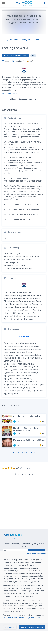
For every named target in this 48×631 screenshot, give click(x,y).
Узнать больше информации (25, 99)
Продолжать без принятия (36, 553)
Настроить (9, 627)
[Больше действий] (38, 40)
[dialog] (24, 591)
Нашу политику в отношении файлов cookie (21, 618)
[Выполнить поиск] (44, 3)
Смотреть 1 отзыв (25, 474)
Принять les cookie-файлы (32, 627)
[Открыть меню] (4, 3)
